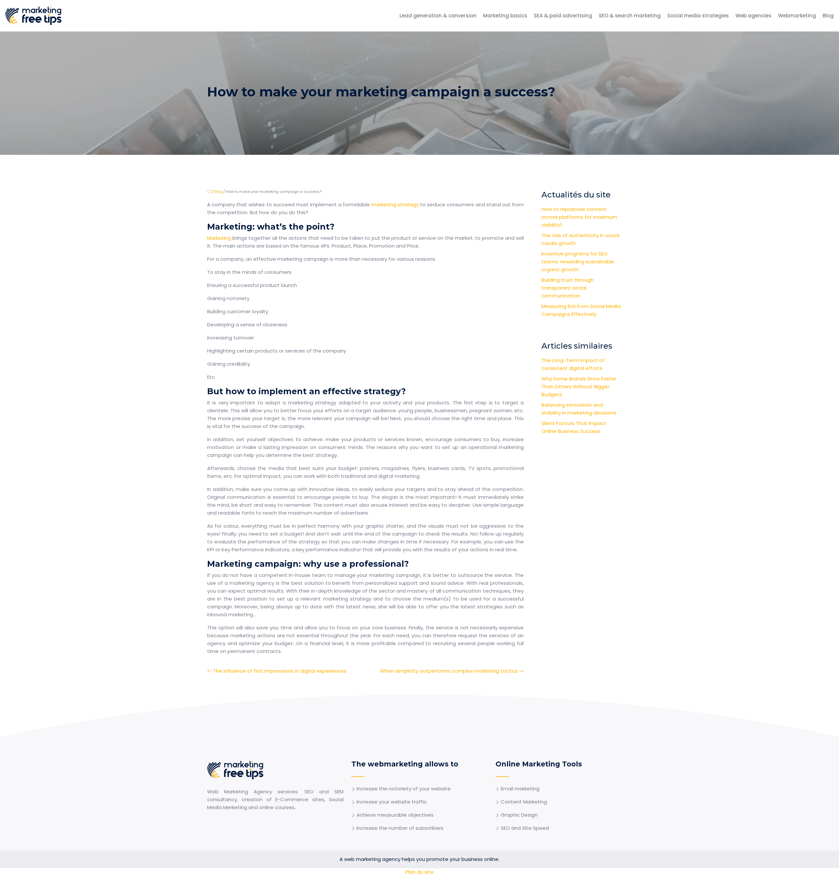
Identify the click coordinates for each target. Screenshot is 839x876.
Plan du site (419, 871)
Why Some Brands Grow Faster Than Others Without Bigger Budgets (578, 386)
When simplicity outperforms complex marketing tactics (449, 670)
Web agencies (753, 15)
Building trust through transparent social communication (567, 287)
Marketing (219, 237)
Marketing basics (505, 15)
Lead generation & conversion (438, 15)
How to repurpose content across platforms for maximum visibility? (579, 217)
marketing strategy (395, 204)
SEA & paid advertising (563, 15)
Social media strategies (698, 15)
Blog (828, 15)
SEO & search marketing (630, 15)
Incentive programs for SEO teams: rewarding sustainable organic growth (577, 261)
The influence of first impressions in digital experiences (279, 670)
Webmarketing (797, 15)
